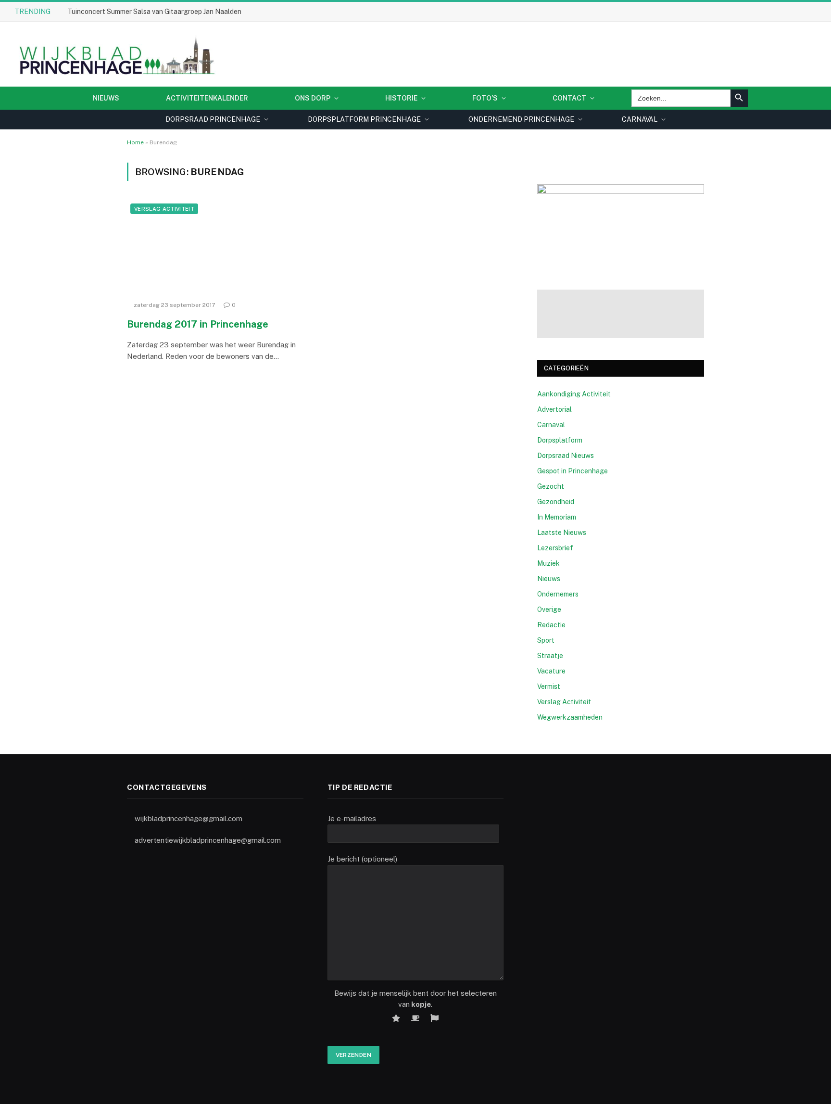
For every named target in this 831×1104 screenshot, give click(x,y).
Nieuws (106, 98)
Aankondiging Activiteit (574, 394)
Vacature (551, 671)
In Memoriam (556, 517)
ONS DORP (312, 98)
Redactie (551, 625)
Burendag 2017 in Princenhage (197, 324)
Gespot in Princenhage (572, 471)
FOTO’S (485, 98)
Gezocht (550, 486)
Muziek (548, 563)
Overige (549, 609)
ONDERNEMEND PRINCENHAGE (521, 119)
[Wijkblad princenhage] (115, 54)
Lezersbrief (555, 548)
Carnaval (551, 425)
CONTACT (569, 98)
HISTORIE (401, 98)
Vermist (548, 686)
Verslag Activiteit (164, 209)
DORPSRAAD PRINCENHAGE (212, 119)
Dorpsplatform (559, 440)
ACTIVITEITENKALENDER (207, 98)
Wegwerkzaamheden (570, 717)
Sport (545, 640)
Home (135, 142)
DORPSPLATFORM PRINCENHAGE (364, 119)
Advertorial (554, 409)
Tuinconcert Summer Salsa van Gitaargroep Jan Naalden (154, 11)
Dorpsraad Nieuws (565, 455)
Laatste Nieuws (561, 532)
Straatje (550, 656)
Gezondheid (555, 502)
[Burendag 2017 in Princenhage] (217, 248)
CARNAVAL (639, 119)
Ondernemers (558, 594)
